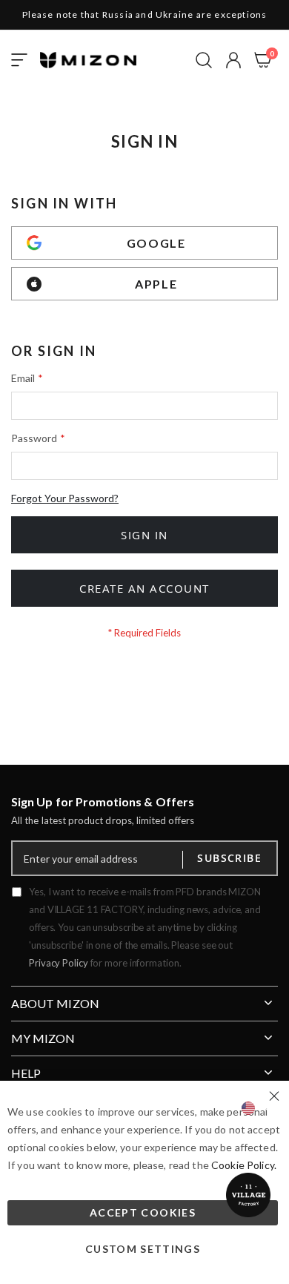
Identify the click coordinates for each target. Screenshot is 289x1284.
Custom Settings (142, 1248)
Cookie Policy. (243, 1165)
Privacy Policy (58, 963)
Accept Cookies (143, 1212)
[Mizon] (88, 60)
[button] (233, 60)
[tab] (144, 998)
